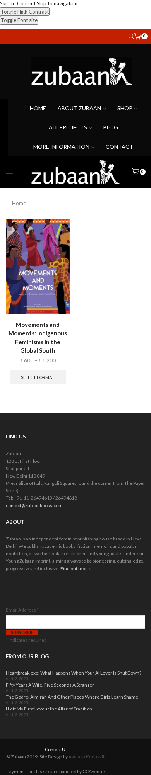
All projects (68, 127)
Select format (38, 377)
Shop (124, 108)
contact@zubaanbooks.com (34, 505)
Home (38, 108)
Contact (119, 146)
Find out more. (75, 568)
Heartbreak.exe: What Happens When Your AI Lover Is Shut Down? (73, 673)
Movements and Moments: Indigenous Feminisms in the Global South (38, 337)
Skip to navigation (57, 3)
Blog (110, 127)
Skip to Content (18, 3)
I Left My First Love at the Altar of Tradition (49, 709)
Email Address (22, 610)
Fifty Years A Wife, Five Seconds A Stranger (50, 685)
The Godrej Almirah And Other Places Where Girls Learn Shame (72, 697)
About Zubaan (79, 108)
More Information (61, 146)
